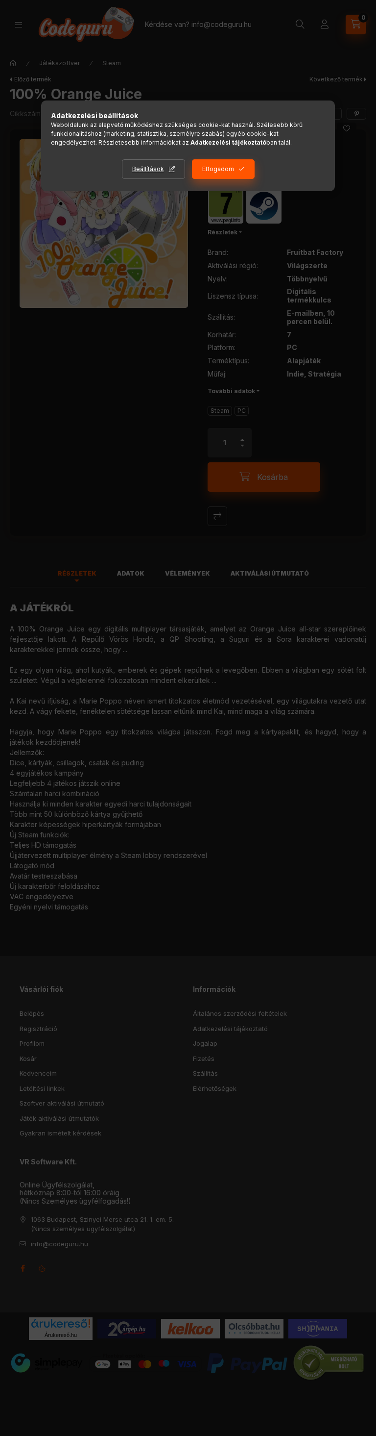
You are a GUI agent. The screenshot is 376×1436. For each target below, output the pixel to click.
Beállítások (148, 169)
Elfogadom (218, 169)
